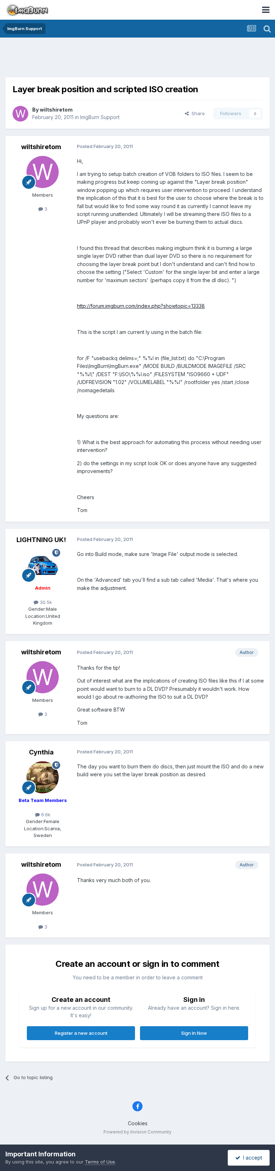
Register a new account (81, 1033)
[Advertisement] (137, 59)
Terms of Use (100, 1162)
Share (197, 113)
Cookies (138, 1123)
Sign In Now (194, 1033)
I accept (251, 1158)
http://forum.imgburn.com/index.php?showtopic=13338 (141, 306)
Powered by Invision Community (137, 1132)
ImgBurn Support (100, 117)
